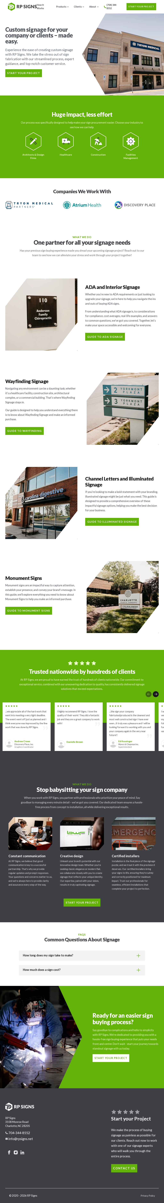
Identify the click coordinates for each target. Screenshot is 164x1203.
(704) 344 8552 (111, 6)
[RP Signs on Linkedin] (22, 1152)
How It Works (40, 6)
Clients (78, 6)
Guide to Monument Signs (28, 610)
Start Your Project (141, 6)
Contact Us (124, 1168)
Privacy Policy (148, 1195)
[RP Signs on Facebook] (9, 1152)
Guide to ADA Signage (105, 336)
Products (61, 6)
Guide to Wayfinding (24, 430)
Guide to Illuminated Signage (112, 521)
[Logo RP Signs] (22, 6)
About (92, 6)
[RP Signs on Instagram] (15, 1152)
